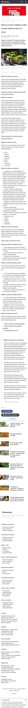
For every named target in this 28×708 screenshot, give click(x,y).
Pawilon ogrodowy (7, 561)
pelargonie (7, 201)
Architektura (16, 690)
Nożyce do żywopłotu (8, 570)
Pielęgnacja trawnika (7, 603)
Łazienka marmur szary (7, 631)
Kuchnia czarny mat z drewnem (9, 619)
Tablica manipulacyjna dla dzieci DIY (10, 645)
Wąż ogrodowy (6, 573)
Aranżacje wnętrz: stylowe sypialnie (10, 652)
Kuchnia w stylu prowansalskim (9, 621)
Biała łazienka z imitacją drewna (9, 629)
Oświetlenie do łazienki (7, 633)
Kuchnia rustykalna (6, 622)
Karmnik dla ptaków (7, 580)
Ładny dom (5, 688)
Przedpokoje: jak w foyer (7, 670)
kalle (21, 268)
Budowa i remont (13, 688)
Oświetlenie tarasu (7, 552)
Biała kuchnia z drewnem (7, 617)
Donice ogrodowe (7, 529)
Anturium (6, 305)
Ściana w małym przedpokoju (8, 672)
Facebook (14, 693)
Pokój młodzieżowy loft (7, 643)
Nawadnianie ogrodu (7, 604)
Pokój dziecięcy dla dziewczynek (10, 641)
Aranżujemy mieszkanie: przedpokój (10, 669)
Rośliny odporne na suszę (11, 330)
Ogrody (3, 18)
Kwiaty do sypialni (6, 658)
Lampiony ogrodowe (7, 530)
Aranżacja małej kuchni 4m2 (8, 616)
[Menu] (26, 2)
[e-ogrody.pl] (5, 2)
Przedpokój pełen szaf (7, 667)
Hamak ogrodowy (6, 592)
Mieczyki (6, 279)
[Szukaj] (22, 2)
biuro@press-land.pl (6, 679)
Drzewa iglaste (6, 606)
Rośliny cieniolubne (7, 607)
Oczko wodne (6, 584)
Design (10, 690)
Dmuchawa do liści (7, 539)
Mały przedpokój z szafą (7, 665)
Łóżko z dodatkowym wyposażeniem (11, 655)
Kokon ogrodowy (6, 594)
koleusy (6, 220)
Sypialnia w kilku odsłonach (8, 657)
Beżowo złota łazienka (7, 634)
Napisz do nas (5, 682)
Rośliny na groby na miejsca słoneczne (14, 323)
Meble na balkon (6, 548)
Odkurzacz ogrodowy (8, 537)
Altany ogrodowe (6, 582)
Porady (8, 18)
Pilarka (4, 571)
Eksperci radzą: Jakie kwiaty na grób (10, 240)
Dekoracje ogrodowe (7, 559)
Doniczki (4, 549)
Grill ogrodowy (6, 590)
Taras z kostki (6, 563)
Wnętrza (24, 688)
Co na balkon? (6, 551)
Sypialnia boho (5, 653)
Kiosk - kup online (14, 8)
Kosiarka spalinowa (7, 540)
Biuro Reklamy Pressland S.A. (9, 681)
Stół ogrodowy (6, 595)
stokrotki (6, 156)
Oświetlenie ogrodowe (8, 527)
